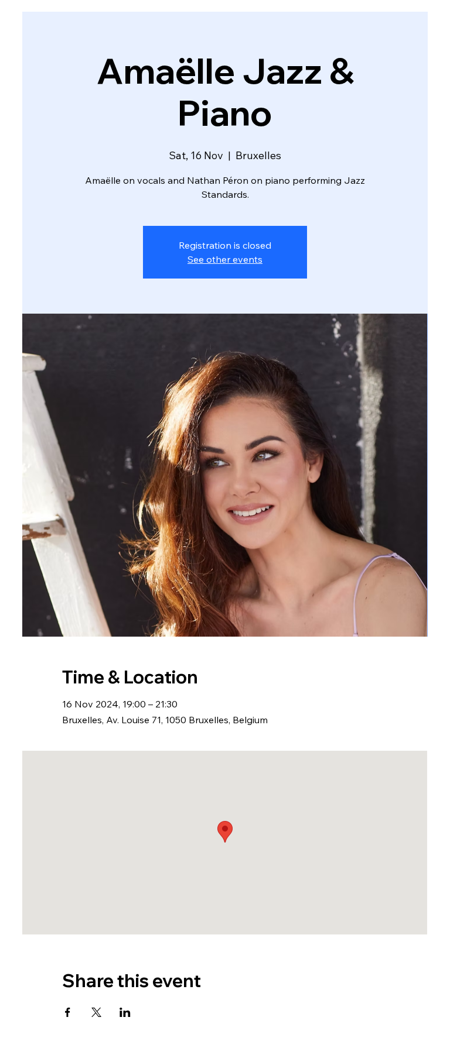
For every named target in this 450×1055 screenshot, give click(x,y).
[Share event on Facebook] (67, 1012)
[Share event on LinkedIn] (125, 1012)
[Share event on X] (96, 1012)
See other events (225, 259)
